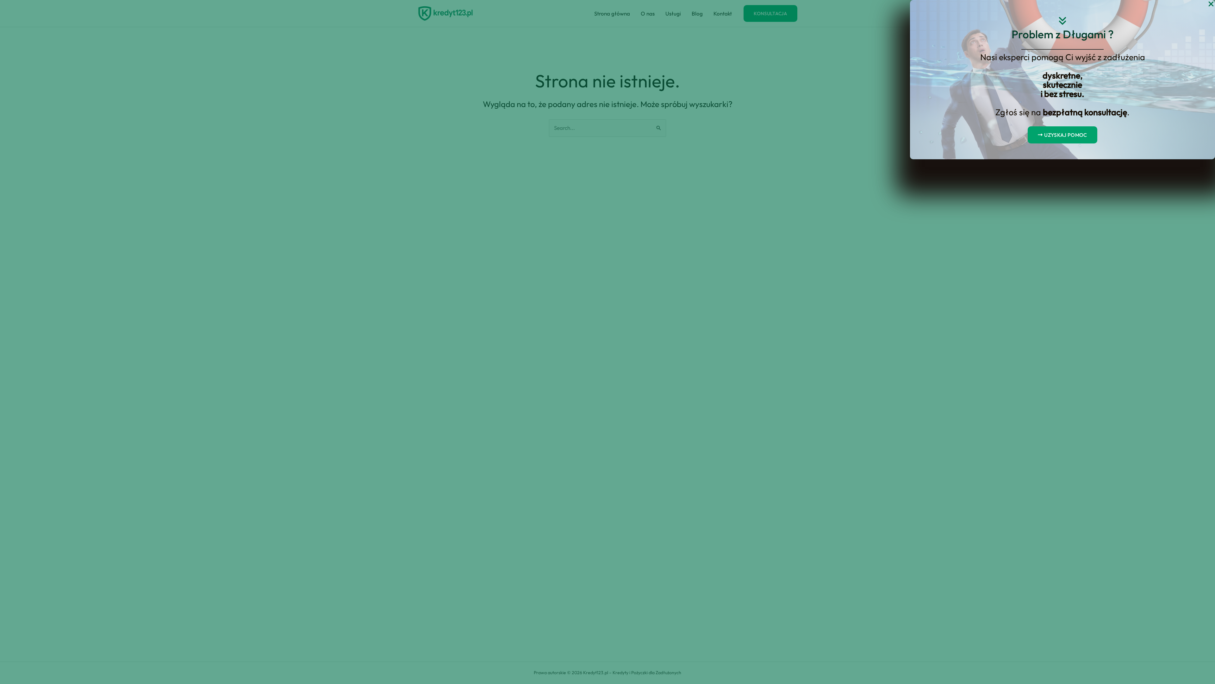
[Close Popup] (1211, 4)
